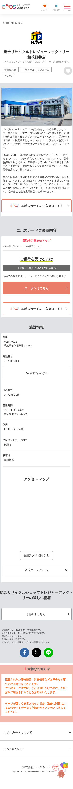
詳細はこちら (36, 614)
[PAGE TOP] (60, 769)
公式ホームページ (36, 570)
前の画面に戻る (14, 22)
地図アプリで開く (34, 555)
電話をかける (39, 373)
